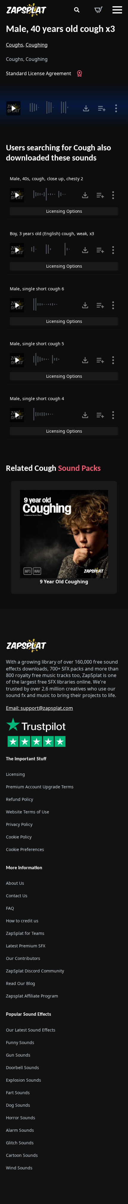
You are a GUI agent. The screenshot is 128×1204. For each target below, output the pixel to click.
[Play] (13, 108)
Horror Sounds (20, 1117)
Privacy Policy (19, 824)
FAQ (10, 908)
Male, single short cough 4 (37, 398)
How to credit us (22, 921)
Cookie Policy (19, 837)
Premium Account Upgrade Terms (40, 787)
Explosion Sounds (23, 1080)
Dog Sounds (18, 1105)
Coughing (37, 44)
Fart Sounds (18, 1092)
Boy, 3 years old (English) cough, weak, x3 (52, 233)
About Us (15, 883)
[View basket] (98, 10)
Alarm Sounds (20, 1130)
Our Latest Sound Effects (30, 1030)
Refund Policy (19, 799)
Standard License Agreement (38, 73)
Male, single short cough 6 (37, 289)
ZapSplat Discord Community (35, 971)
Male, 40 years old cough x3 (60, 29)
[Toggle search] (77, 10)
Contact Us (16, 895)
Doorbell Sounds (22, 1067)
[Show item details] (116, 108)
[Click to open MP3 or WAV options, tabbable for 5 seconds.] (86, 108)
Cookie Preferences (25, 849)
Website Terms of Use (27, 812)
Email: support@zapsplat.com (39, 708)
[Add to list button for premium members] (101, 108)
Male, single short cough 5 (37, 343)
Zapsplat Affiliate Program (32, 996)
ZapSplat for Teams (25, 933)
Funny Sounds (20, 1042)
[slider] (51, 107)
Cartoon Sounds (22, 1155)
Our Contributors (23, 958)
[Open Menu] (117, 10)
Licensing (15, 774)
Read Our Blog (20, 983)
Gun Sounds (18, 1055)
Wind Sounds (19, 1168)
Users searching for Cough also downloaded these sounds (58, 153)
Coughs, (15, 44)
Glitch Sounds (20, 1143)
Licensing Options (64, 211)
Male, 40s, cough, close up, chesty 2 (46, 178)
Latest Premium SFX (25, 946)
